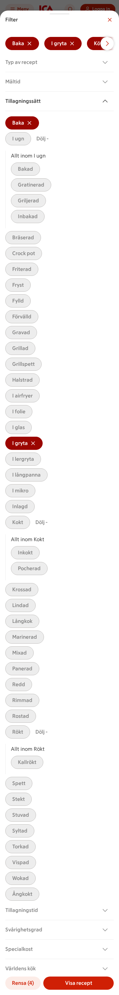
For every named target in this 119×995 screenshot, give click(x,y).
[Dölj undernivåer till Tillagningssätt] (106, 101)
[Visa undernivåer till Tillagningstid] (106, 910)
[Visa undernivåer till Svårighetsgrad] (106, 929)
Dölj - (42, 138)
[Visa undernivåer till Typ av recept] (106, 62)
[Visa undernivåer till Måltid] (106, 81)
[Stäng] (109, 19)
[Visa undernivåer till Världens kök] (106, 968)
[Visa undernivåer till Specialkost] (106, 949)
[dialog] (59, 503)
